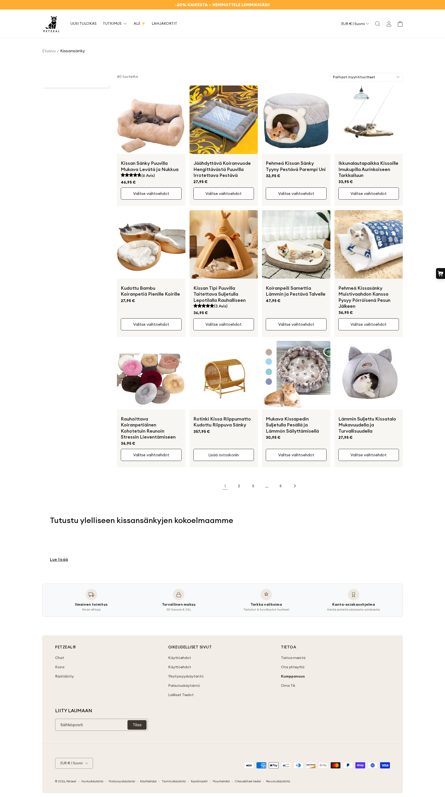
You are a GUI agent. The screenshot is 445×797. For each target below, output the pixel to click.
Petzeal (71, 781)
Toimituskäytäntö (174, 781)
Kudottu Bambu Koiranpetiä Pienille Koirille (150, 291)
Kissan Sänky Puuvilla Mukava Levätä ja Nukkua (149, 166)
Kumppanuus (293, 676)
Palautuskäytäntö (184, 685)
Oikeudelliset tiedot (248, 781)
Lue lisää (59, 559)
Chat (59, 657)
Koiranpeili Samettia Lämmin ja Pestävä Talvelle (296, 291)
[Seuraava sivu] (294, 486)
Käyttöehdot (179, 657)
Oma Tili (288, 685)
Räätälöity (64, 676)
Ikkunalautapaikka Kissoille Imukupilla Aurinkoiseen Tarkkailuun (368, 169)
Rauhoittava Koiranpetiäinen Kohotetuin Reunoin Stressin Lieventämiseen (148, 428)
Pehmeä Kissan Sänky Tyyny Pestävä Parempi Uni (296, 166)
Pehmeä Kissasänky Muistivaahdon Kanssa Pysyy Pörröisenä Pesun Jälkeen (364, 297)
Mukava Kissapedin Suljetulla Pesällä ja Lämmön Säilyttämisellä (292, 425)
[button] (377, 23)
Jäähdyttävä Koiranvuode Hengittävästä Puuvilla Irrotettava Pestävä (222, 169)
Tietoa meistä (293, 657)
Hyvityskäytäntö (92, 781)
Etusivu (49, 50)
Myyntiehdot (221, 781)
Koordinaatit (199, 781)
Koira (59, 667)
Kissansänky (72, 50)
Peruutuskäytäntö (278, 781)
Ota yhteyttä (292, 667)
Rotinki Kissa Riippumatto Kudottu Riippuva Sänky (222, 422)
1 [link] (225, 486)
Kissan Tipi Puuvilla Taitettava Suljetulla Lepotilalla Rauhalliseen (219, 294)
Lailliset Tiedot (181, 694)
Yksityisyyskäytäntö (186, 676)
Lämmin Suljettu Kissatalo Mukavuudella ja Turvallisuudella (367, 425)
